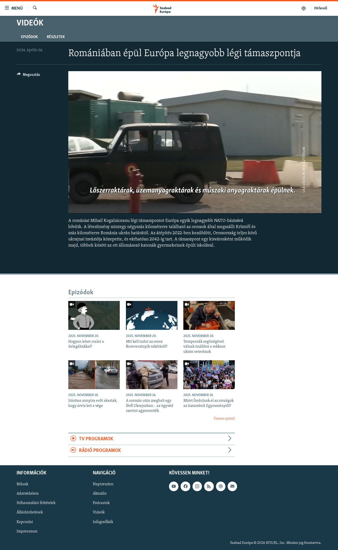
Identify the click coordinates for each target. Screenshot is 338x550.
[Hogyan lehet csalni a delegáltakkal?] (94, 315)
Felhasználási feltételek (36, 503)
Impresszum (27, 531)
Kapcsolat (25, 522)
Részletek (56, 37)
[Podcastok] (303, 8)
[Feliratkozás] (232, 486)
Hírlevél (320, 8)
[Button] (28, 76)
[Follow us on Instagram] (197, 486)
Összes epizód (224, 419)
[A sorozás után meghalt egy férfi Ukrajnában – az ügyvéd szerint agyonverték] (151, 374)
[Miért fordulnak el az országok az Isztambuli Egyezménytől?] (209, 374)
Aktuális (100, 494)
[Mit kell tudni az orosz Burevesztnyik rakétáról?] (151, 315)
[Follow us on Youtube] (173, 486)
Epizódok (29, 37)
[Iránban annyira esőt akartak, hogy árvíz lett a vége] (94, 374)
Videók (99, 512)
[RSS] (209, 486)
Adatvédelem (28, 494)
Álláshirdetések (30, 512)
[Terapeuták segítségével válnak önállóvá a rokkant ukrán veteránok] (209, 315)
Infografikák (103, 522)
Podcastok (101, 503)
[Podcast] (220, 486)
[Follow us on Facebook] (185, 486)
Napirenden (103, 484)
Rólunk (22, 484)
